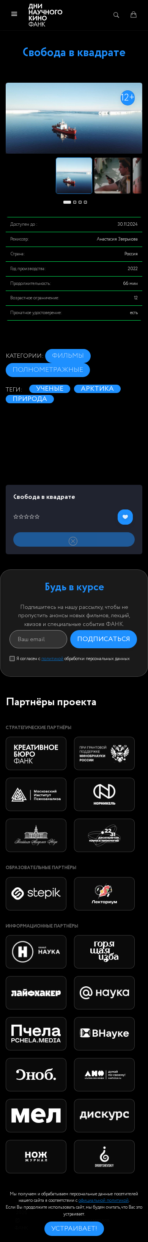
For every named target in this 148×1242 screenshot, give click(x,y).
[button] (67, 202)
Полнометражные (48, 370)
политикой (52, 659)
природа (30, 399)
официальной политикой (104, 1200)
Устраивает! (74, 1229)
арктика (97, 389)
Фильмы (68, 356)
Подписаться (103, 639)
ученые (49, 389)
